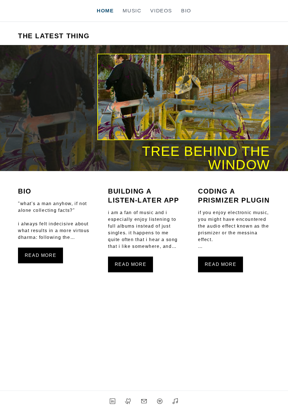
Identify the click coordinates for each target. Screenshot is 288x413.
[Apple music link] (175, 401)
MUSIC (132, 11)
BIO (186, 11)
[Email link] (144, 401)
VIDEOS (161, 11)
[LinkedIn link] (112, 401)
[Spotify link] (159, 401)
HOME (105, 11)
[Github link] (128, 401)
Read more (40, 255)
